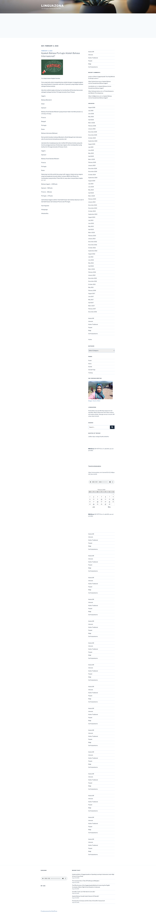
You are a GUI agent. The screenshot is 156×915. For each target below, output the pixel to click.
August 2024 (91, 180)
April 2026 (91, 119)
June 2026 (91, 113)
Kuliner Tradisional (93, 57)
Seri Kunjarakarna (93, 67)
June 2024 (91, 186)
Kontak (90, 366)
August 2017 (91, 293)
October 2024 (92, 174)
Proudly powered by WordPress (49, 911)
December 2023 (92, 205)
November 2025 (92, 135)
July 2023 (90, 220)
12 (101, 499)
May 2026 (91, 116)
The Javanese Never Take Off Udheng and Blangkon (85, 880)
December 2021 (92, 278)
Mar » (109, 506)
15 (113, 499)
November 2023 (92, 208)
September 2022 (92, 250)
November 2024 (92, 171)
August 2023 (91, 217)
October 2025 (92, 138)
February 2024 (92, 199)
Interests (90, 54)
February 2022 (92, 272)
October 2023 (92, 211)
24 (93, 504)
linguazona (52, 6)
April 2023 (91, 229)
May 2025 (91, 153)
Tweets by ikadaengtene (94, 466)
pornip (90, 76)
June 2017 (91, 296)
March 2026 (91, 122)
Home (89, 363)
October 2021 (92, 284)
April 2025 (91, 156)
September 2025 (92, 141)
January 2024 (91, 202)
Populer (90, 60)
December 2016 (92, 311)
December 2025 (92, 132)
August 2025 (91, 144)
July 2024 (90, 183)
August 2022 (91, 254)
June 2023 (91, 223)
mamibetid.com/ (92, 86)
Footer (90, 360)
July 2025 (90, 147)
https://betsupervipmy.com (95, 91)
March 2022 (91, 269)
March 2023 (91, 232)
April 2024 (91, 193)
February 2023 (92, 235)
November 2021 (92, 281)
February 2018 (92, 290)
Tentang (90, 372)
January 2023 (91, 238)
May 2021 (91, 287)
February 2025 (92, 162)
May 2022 (91, 263)
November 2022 (92, 244)
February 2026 (92, 125)
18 (97, 501)
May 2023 (91, 226)
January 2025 (91, 165)
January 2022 (91, 275)
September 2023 (92, 214)
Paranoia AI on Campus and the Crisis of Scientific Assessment (88, 900)
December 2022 (92, 241)
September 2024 (92, 177)
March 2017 (91, 305)
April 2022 (91, 266)
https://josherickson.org (94, 81)
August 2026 (91, 107)
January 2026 (91, 129)
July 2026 (90, 110)
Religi (89, 64)
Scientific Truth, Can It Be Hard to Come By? (83, 891)
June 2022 (91, 260)
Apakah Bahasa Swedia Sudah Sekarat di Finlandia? (85, 896)
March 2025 (91, 159)
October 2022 (92, 247)
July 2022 (90, 257)
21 (109, 501)
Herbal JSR (91, 51)
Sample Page (91, 369)
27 (105, 504)
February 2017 (92, 308)
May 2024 (91, 190)
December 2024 (92, 168)
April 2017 (91, 302)
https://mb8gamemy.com (95, 96)
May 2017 (91, 299)
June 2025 (91, 150)
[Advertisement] (78, 25)
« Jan (93, 506)
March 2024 (91, 196)
